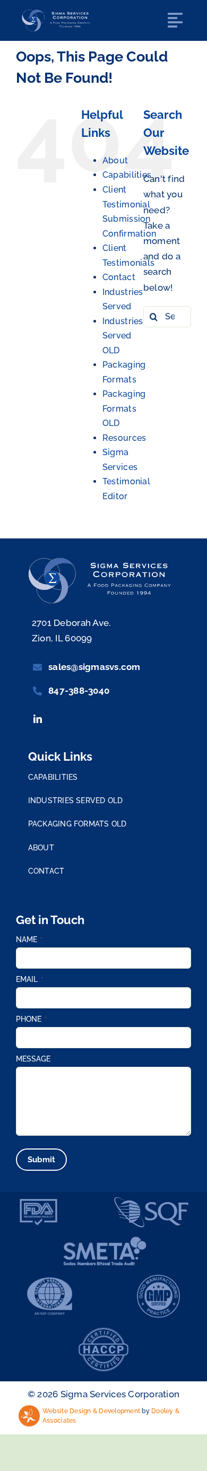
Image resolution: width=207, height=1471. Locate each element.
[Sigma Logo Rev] (58, 12)
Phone (31, 1019)
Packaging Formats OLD (123, 408)
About (115, 160)
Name (29, 939)
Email (29, 979)
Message (33, 1059)
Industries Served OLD (122, 335)
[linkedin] (37, 719)
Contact (118, 277)
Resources (124, 438)
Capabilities (126, 175)
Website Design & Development (91, 1411)
